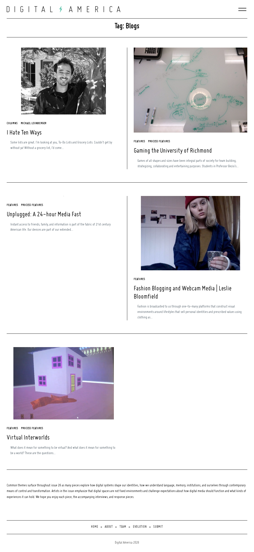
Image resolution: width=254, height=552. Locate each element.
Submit (158, 526)
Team (123, 526)
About (109, 526)
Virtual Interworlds (28, 438)
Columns (12, 123)
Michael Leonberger (34, 123)
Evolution (140, 526)
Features (139, 141)
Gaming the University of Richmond (173, 151)
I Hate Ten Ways (24, 133)
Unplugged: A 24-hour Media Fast (44, 215)
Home (94, 526)
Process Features (159, 141)
